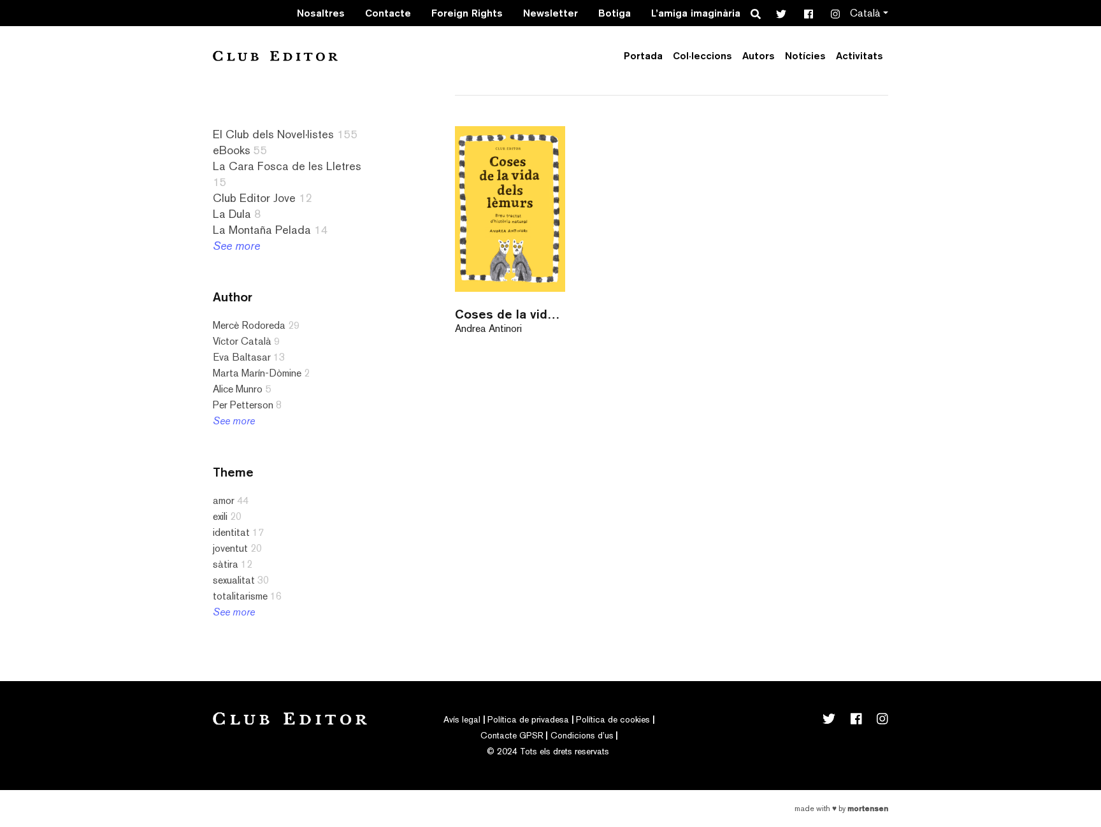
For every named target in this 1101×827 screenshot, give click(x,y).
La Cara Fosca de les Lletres (287, 166)
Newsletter (550, 13)
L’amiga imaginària (695, 13)
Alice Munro (238, 389)
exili (220, 516)
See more (236, 245)
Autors (758, 56)
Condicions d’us (582, 735)
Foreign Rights (467, 13)
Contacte (388, 13)
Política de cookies (613, 719)
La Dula (232, 213)
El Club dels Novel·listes (273, 134)
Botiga (614, 13)
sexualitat (234, 580)
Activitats (859, 56)
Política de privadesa (528, 719)
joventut (230, 548)
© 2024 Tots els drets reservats (548, 751)
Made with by (841, 808)
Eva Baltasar (242, 357)
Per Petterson (243, 405)
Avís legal (461, 719)
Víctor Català (242, 341)
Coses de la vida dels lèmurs (510, 313)
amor (223, 500)
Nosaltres (321, 13)
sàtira (225, 564)
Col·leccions (702, 56)
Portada (643, 56)
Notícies (805, 56)
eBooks (231, 150)
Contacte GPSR (511, 735)
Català (865, 13)
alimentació (50, 702)
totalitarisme (240, 596)
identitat (231, 532)
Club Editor (275, 55)
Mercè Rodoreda (249, 325)
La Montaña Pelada (262, 229)
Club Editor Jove (254, 198)
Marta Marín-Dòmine (257, 373)
